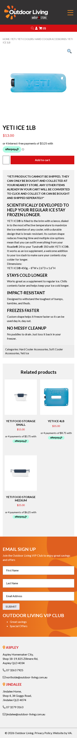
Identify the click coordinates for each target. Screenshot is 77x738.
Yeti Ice (24, 353)
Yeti (13, 39)
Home (6, 39)
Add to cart (42, 160)
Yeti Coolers (25, 39)
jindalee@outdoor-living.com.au (25, 714)
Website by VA (62, 733)
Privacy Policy (43, 733)
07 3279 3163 (14, 707)
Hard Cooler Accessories (50, 39)
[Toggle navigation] (70, 13)
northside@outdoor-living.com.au (26, 677)
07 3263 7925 (14, 670)
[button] (32, 28)
